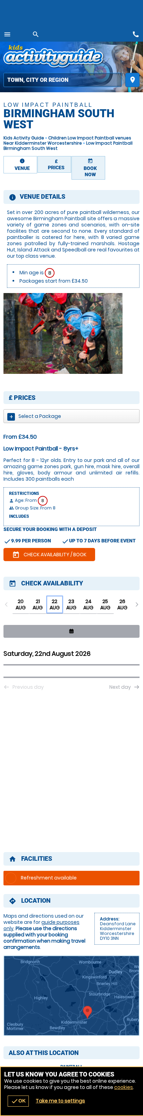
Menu (7, 34)
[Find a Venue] (62, 80)
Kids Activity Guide (23, 138)
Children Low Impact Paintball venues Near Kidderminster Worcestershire (67, 140)
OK (18, 1101)
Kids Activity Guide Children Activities (54, 57)
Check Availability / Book (49, 555)
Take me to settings (60, 1100)
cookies (123, 1087)
